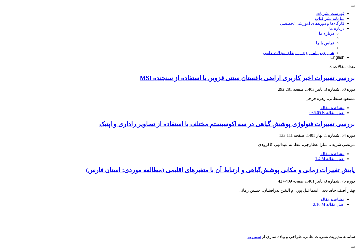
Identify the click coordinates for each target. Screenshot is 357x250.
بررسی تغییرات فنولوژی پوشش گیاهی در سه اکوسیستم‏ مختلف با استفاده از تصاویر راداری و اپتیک (227, 124)
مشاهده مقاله (332, 107)
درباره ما (336, 28)
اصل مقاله (326, 112)
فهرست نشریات (330, 13)
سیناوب (254, 236)
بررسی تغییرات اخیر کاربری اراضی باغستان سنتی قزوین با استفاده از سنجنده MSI (247, 78)
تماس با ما (325, 43)
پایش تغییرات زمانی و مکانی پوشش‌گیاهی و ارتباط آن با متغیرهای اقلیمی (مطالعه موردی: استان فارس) (220, 170)
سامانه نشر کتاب (329, 18)
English (337, 57)
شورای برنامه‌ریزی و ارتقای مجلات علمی (298, 52)
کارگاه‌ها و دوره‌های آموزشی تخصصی (312, 23)
